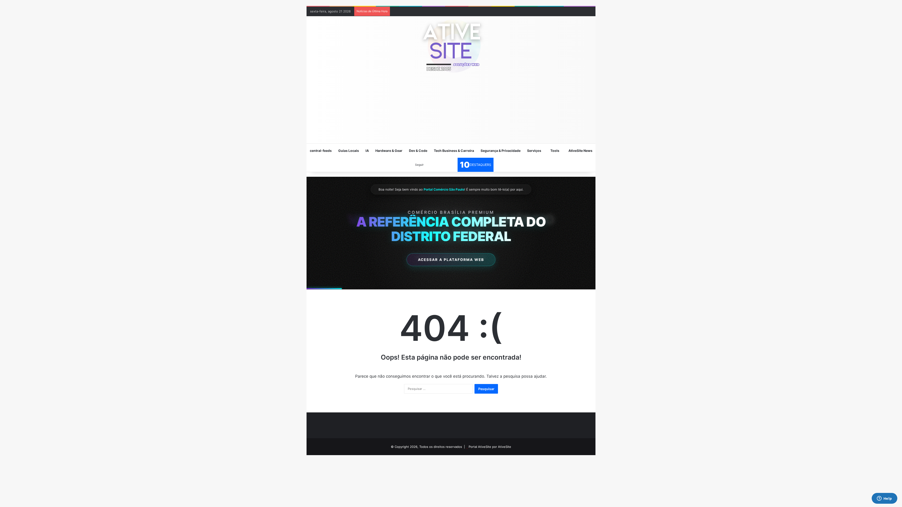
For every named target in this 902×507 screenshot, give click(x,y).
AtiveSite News (580, 151)
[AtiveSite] (451, 45)
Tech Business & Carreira (454, 151)
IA (367, 151)
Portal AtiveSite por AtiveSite (490, 447)
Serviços (534, 151)
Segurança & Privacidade (501, 151)
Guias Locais (348, 151)
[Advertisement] (451, 110)
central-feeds (321, 151)
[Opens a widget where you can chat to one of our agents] (884, 499)
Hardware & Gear (388, 151)
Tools (554, 151)
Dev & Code (418, 151)
